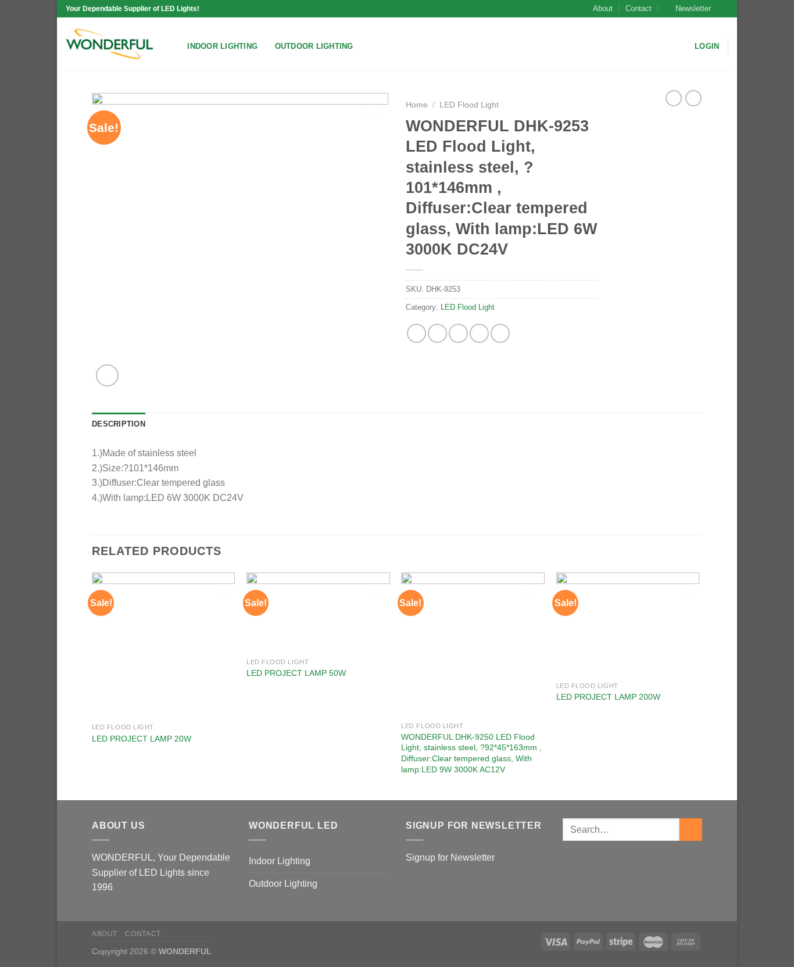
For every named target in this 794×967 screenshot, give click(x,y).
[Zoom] (107, 375)
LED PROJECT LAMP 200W (608, 696)
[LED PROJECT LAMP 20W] (163, 644)
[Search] (174, 46)
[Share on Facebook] (416, 333)
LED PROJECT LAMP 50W (296, 673)
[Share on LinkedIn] (500, 333)
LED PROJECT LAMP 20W (141, 738)
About (603, 8)
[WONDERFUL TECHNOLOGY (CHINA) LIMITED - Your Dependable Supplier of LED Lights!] (109, 43)
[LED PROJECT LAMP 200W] (628, 624)
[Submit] (690, 829)
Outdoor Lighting (314, 46)
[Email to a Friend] (458, 333)
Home (417, 105)
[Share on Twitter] (437, 333)
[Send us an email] (722, 9)
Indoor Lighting (222, 46)
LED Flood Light (469, 105)
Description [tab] (118, 424)
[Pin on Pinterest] (479, 333)
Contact (638, 8)
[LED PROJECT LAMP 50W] (318, 612)
